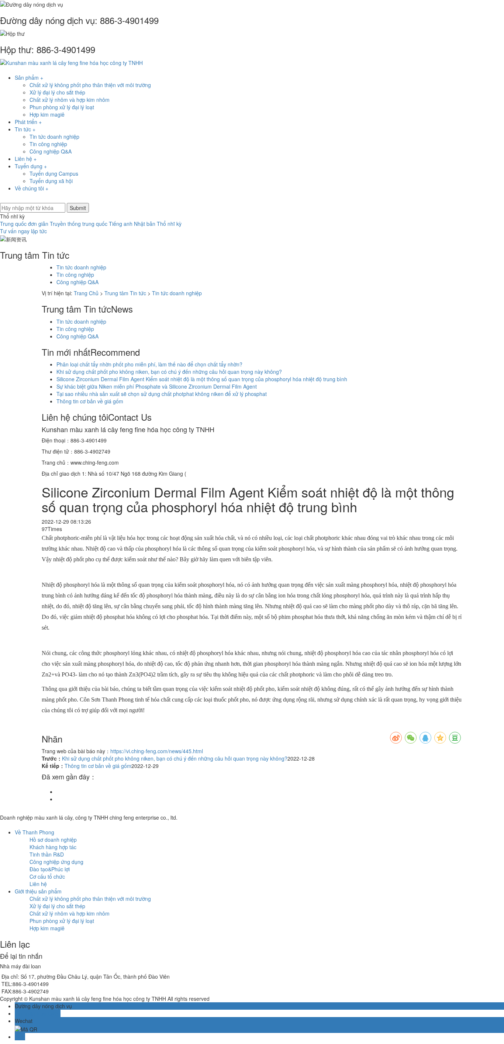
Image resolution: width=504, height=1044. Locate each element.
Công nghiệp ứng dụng (56, 861)
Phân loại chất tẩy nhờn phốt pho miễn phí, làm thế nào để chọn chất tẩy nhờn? (149, 364)
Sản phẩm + (29, 77)
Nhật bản (144, 223)
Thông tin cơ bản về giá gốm (89, 401)
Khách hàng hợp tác (53, 847)
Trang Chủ (86, 293)
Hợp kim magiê (47, 114)
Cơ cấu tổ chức (47, 876)
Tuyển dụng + (31, 166)
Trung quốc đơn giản (24, 223)
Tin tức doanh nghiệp (54, 136)
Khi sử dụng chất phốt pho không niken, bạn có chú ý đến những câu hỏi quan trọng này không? (169, 371)
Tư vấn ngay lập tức (23, 231)
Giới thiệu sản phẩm (38, 891)
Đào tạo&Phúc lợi (50, 869)
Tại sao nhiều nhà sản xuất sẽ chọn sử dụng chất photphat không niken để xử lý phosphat (161, 393)
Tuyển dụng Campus (54, 173)
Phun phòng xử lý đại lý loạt (62, 107)
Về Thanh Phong (34, 832)
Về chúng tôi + (31, 188)
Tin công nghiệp (48, 144)
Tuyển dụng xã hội (51, 181)
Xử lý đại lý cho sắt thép (57, 92)
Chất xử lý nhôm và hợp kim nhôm (70, 99)
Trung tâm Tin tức (125, 293)
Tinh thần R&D (47, 854)
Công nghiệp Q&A (51, 151)
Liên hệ (38, 884)
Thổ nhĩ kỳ (169, 223)
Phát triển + (28, 121)
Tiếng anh (120, 223)
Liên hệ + (26, 158)
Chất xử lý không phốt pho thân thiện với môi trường (90, 85)
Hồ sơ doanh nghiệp (53, 839)
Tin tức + (25, 129)
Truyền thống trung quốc (78, 223)
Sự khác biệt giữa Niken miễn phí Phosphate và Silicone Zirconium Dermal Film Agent (156, 386)
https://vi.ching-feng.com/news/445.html (156, 751)
